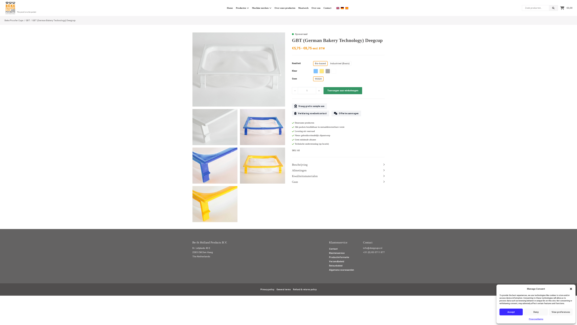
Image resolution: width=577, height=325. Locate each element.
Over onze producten (285, 8)
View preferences (561, 312)
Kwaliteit (296, 63)
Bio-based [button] (320, 63)
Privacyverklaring (536, 319)
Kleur (294, 71)
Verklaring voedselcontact (312, 113)
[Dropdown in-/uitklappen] (248, 8)
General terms (283, 289)
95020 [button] (318, 78)
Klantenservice (337, 253)
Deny (536, 312)
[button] (570, 288)
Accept (511, 312)
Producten (241, 8)
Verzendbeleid (336, 261)
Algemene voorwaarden (341, 270)
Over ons (316, 8)
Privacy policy (267, 289)
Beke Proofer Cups (14, 20)
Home (230, 8)
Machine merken (260, 8)
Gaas (294, 78)
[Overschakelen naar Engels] (338, 8)
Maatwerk (303, 8)
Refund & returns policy (305, 289)
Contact (327, 8)
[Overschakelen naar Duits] (342, 8)
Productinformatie (339, 257)
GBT (28, 20)
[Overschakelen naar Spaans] (347, 8)
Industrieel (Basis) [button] (340, 63)
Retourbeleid (335, 265)
